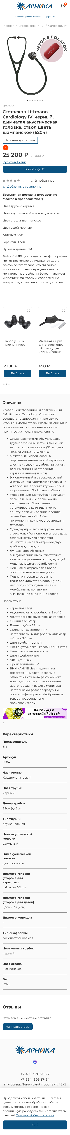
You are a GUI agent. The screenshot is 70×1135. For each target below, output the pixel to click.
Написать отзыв (18, 1026)
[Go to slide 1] (27, 100)
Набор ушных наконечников (14, 342)
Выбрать (17, 373)
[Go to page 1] (3, 384)
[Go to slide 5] (37, 100)
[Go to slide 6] (40, 100)
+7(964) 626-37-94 (35, 1080)
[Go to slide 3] (32, 100)
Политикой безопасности (35, 1115)
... (42, 25)
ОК (35, 1125)
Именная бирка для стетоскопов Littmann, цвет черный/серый (51, 346)
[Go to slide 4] (35, 100)
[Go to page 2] (6, 384)
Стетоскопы (27, 25)
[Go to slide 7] (42, 100)
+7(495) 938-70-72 (35, 1074)
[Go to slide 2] (30, 100)
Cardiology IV (57, 25)
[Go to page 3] (9, 384)
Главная (8, 25)
